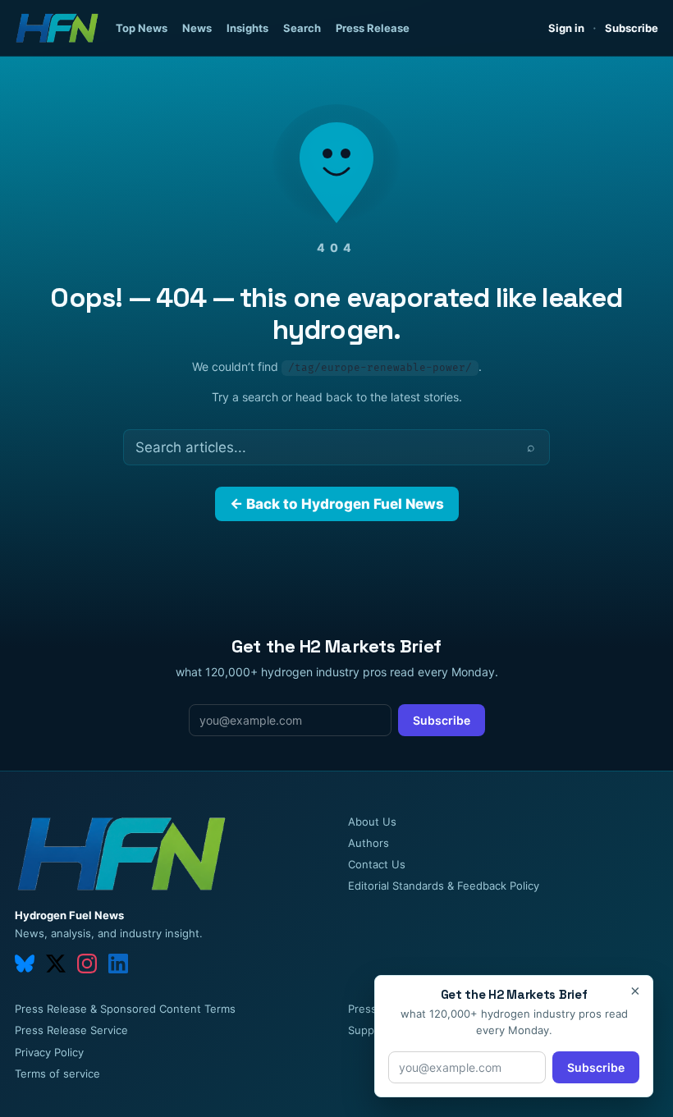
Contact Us (376, 864)
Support (368, 1030)
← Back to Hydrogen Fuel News (337, 504)
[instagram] (87, 963)
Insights (247, 27)
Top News (141, 27)
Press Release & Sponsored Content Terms (125, 1008)
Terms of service (57, 1073)
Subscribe (631, 27)
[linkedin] (118, 963)
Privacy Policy (49, 1052)
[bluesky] (24, 963)
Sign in (566, 27)
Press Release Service (71, 1030)
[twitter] (56, 963)
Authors (368, 842)
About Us (372, 821)
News (197, 27)
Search (302, 27)
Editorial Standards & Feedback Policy (443, 885)
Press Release (373, 27)
